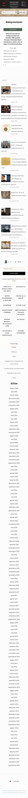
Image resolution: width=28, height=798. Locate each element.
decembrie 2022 (14, 483)
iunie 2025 (14, 415)
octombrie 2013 (14, 721)
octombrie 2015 (14, 653)
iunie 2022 (14, 493)
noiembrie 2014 (14, 680)
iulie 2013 (14, 731)
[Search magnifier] (16, 12)
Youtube (16, 781)
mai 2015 (14, 667)
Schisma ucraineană (21, 332)
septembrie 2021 (14, 510)
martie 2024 (14, 446)
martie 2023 (14, 477)
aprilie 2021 (14, 517)
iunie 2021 (14, 514)
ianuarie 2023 (14, 480)
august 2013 (14, 728)
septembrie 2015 (14, 657)
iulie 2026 (14, 392)
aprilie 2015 (14, 670)
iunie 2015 (14, 663)
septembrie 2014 (14, 687)
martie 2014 (14, 704)
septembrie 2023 (14, 463)
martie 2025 (14, 426)
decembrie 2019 (14, 548)
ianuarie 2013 (14, 752)
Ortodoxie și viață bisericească (7, 333)
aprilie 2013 (14, 741)
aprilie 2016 (14, 636)
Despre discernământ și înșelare (7, 298)
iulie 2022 (14, 490)
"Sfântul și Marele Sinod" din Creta (7, 289)
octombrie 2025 (14, 405)
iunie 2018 (14, 578)
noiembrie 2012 (14, 758)
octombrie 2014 (14, 684)
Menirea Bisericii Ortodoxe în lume (7, 323)
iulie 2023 (14, 466)
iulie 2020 (14, 527)
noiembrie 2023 (14, 456)
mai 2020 (14, 534)
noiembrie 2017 (14, 592)
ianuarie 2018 (14, 589)
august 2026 (14, 388)
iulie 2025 (14, 412)
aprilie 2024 (14, 443)
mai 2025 (14, 419)
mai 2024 (14, 439)
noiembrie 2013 (14, 718)
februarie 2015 (14, 677)
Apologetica (21, 286)
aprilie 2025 (14, 422)
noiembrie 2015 (14, 650)
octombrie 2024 (14, 432)
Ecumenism (13, 29)
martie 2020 (14, 538)
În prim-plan (21, 305)
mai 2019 (14, 555)
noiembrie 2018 (14, 572)
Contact (14, 347)
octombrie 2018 (14, 575)
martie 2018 (14, 582)
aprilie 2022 (14, 500)
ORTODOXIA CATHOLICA (14, 3)
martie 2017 (14, 602)
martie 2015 (14, 673)
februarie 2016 (14, 643)
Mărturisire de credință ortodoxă (20, 312)
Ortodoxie (21, 319)
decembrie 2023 (14, 453)
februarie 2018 (14, 585)
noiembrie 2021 (14, 507)
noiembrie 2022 (14, 487)
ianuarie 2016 (14, 646)
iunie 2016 (14, 629)
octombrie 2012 (14, 762)
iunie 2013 (14, 735)
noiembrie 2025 (14, 402)
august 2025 (14, 409)
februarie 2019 (14, 561)
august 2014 (14, 690)
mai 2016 (14, 633)
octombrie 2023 (14, 460)
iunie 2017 (14, 595)
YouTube (3, 5)
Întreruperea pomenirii (7, 311)
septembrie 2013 (14, 724)
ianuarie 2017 (14, 606)
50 (15, 262)
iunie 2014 (14, 694)
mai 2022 (14, 497)
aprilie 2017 (14, 599)
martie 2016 (14, 640)
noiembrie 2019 (14, 551)
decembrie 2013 (14, 714)
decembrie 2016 (14, 609)
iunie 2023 (14, 470)
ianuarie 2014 (14, 711)
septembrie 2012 (14, 765)
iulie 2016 (14, 626)
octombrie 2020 (14, 524)
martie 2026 (14, 395)
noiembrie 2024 (14, 429)
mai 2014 (14, 697)
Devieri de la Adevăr (20, 297)
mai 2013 (14, 738)
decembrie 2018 (14, 568)
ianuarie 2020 (14, 544)
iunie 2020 (14, 531)
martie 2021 (14, 521)
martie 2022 (14, 504)
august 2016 (14, 623)
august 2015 (14, 660)
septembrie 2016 (14, 619)
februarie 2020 (14, 541)
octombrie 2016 (14, 616)
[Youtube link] (3, 3)
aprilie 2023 (14, 473)
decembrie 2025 (14, 398)
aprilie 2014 (14, 701)
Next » (20, 262)
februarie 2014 (14, 707)
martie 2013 (14, 745)
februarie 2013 (14, 748)
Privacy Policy (14, 344)
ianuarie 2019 (14, 565)
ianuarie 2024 (14, 449)
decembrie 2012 (14, 755)
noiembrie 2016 (14, 612)
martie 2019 (14, 558)
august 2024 (14, 436)
